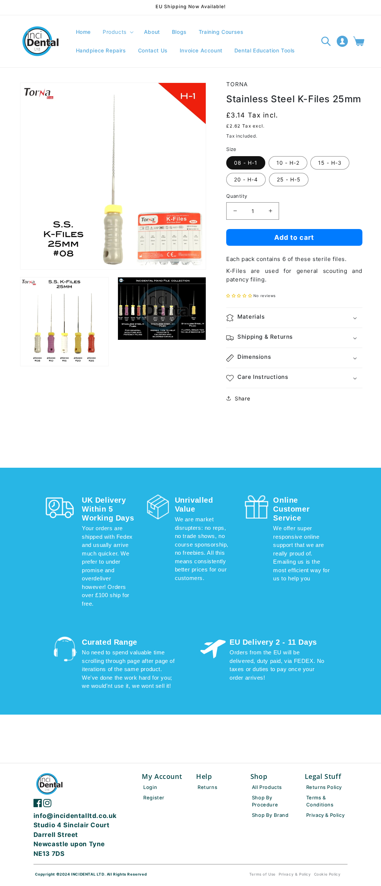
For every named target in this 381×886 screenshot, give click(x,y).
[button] (117, 32)
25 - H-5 (289, 179)
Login (150, 787)
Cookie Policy (327, 874)
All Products (267, 787)
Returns (207, 787)
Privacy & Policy (325, 815)
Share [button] (242, 398)
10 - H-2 (288, 163)
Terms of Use (262, 874)
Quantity (236, 196)
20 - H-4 (246, 179)
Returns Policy (324, 787)
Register (153, 797)
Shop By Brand (270, 815)
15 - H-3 (330, 163)
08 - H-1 (245, 163)
